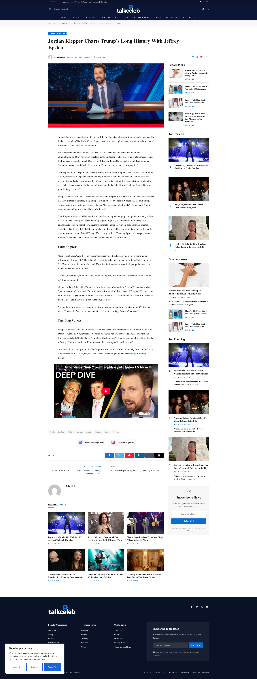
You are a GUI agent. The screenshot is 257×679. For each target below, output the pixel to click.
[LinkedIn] (39, 152)
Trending (105, 17)
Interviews (172, 17)
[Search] (203, 9)
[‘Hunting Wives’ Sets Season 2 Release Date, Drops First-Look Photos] (145, 560)
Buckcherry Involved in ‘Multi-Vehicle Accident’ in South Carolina (65, 539)
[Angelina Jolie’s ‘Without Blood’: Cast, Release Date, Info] (189, 189)
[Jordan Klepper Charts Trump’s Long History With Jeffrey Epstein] (106, 95)
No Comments (86, 57)
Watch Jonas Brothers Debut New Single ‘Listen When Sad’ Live (145, 539)
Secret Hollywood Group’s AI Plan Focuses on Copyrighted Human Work (105, 539)
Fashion (76, 17)
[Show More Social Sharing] (207, 57)
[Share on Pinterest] (201, 57)
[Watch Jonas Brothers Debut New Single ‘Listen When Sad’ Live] (145, 523)
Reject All (35, 667)
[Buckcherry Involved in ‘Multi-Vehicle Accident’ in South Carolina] (66, 523)
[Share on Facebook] (193, 57)
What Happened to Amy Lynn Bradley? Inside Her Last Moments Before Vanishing (195, 117)
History (70, 432)
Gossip (158, 17)
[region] (34, 659)
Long (107, 432)
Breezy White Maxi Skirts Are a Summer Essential (195, 101)
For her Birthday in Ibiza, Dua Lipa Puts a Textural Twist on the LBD (190, 245)
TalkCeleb (60, 57)
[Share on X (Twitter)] (197, 57)
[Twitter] (39, 146)
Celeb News (121, 17)
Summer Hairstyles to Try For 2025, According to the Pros (135, 470)
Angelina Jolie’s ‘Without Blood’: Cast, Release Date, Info (85, 2)
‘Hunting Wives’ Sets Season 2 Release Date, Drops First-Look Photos (144, 576)
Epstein (61, 432)
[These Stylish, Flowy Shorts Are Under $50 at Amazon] (176, 89)
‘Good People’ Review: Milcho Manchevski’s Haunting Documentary (65, 576)
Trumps (116, 432)
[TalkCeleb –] (128, 9)
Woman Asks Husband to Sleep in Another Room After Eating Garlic (196, 73)
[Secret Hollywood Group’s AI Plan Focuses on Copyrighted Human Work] (106, 523)
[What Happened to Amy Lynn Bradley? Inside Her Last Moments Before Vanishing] (176, 116)
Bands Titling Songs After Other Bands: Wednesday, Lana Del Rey (105, 576)
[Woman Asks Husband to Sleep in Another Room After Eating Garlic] (176, 73)
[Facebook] (39, 140)
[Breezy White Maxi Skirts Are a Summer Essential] (176, 103)
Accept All (52, 667)
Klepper (98, 432)
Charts (52, 432)
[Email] (39, 164)
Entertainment (141, 17)
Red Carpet (189, 17)
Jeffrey (80, 432)
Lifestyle (90, 17)
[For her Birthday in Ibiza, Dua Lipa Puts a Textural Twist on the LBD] (189, 228)
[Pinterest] (39, 158)
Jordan (89, 432)
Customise (17, 667)
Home (64, 17)
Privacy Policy (186, 531)
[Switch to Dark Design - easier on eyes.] (207, 9)
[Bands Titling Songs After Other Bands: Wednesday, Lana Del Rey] (106, 560)
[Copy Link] (39, 170)
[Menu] (50, 9)
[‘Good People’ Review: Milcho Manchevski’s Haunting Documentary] (66, 560)
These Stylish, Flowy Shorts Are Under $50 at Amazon (196, 87)
